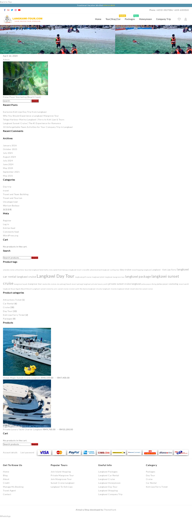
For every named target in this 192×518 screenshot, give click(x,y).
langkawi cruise (26, 276)
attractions (19, 270)
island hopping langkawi (141, 270)
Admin (6, 59)
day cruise (125, 269)
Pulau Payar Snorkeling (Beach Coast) (22, 97)
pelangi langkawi (84, 284)
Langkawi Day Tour (55, 276)
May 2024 (8, 168)
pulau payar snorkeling (167, 284)
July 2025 (8, 153)
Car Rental (8, 303)
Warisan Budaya (11, 205)
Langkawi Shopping (108, 490)
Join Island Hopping (61, 471)
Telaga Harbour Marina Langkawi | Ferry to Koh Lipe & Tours (33, 119)
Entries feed (9, 228)
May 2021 (8, 175)
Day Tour (7, 311)
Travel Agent (9, 490)
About (6, 479)
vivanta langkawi (103, 289)
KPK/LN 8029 (109, 5)
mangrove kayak (20, 284)
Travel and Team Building (15, 194)
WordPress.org (10, 235)
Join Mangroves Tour (61, 479)
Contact (7, 494)
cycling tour (115, 270)
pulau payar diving (148, 284)
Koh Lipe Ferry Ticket (14, 315)
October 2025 (10, 149)
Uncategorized (10, 201)
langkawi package (138, 276)
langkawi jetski (98, 277)
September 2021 (11, 172)
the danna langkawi (88, 289)
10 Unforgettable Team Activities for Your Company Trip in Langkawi (38, 127)
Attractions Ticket (12, 299)
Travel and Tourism (12, 198)
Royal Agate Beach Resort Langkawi (25, 289)
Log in (6, 224)
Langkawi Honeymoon (109, 483)
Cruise (6, 307)
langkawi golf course (83, 277)
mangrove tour (35, 284)
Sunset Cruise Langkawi (63, 483)
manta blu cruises (49, 284)
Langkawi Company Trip (110, 494)
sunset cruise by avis (48, 289)
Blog (5, 475)
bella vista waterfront (53, 270)
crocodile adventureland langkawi (96, 270)
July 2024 (8, 160)
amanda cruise (9, 270)
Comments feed (11, 231)
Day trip (7, 186)
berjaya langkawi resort (72, 270)
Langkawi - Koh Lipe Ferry (164, 270)
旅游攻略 (7, 209)
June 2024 (8, 164)
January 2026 (10, 145)
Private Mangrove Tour (62, 475)
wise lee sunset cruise (144, 289)
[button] (5, 516)
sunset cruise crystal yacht (68, 289)
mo (58, 284)
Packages (7, 318)
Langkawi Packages (107, 471)
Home (6, 471)
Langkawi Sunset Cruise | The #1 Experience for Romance (32, 123)
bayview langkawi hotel (34, 270)
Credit (6, 483)
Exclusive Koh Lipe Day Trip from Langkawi (25, 112)
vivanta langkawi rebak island (123, 289)
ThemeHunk (110, 509)
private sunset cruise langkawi (124, 283)
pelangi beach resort (68, 284)
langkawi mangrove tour (114, 277)
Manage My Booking (13, 486)
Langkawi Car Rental (108, 475)
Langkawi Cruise (106, 479)
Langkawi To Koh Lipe (62, 486)
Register (7, 220)
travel (6, 190)
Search (34, 258)
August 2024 (9, 157)
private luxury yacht (99, 284)
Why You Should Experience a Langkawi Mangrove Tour (31, 115)
